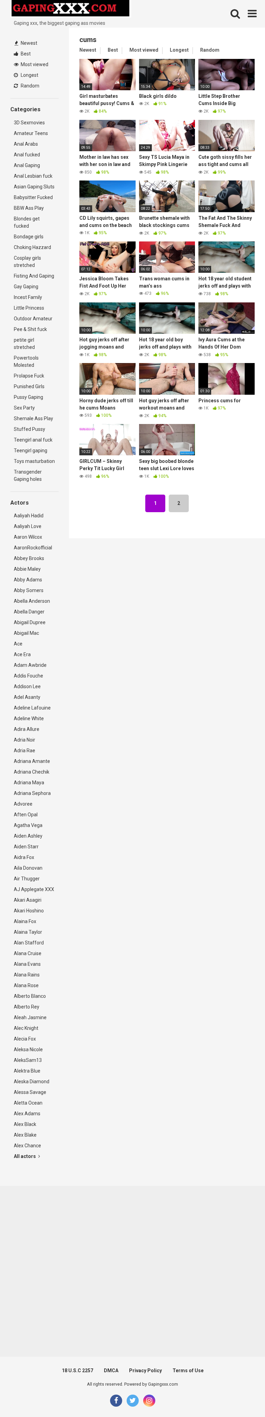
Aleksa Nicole (28, 1049)
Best (25, 53)
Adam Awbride (30, 665)
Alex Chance (27, 1145)
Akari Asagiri (27, 900)
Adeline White (29, 718)
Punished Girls (29, 386)
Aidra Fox (24, 857)
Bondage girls (28, 236)
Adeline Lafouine (32, 708)
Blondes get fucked (27, 222)
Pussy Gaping (28, 397)
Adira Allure (26, 729)
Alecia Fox (25, 1039)
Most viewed (34, 64)
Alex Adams (27, 1113)
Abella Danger (29, 611)
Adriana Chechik (31, 772)
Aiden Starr (26, 846)
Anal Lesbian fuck (33, 176)
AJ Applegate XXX (34, 889)
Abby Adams (28, 579)
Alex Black (25, 1124)
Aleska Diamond (31, 1081)
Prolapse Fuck (29, 376)
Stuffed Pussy (29, 429)
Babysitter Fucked (33, 197)
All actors (25, 1156)
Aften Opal (26, 814)
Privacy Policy (145, 1370)
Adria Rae (24, 750)
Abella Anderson (32, 601)
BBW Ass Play (29, 208)
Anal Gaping (27, 165)
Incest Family (28, 297)
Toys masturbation (34, 461)
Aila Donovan (28, 868)
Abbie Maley (27, 569)
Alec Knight (26, 1028)
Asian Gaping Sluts (34, 186)
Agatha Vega (28, 825)
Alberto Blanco (30, 996)
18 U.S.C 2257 (77, 1370)
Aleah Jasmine (30, 1017)
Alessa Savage (30, 1092)
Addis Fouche (28, 676)
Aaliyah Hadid (28, 515)
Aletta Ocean (28, 1103)
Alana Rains (27, 975)
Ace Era (22, 654)
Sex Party (24, 408)
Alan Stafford (29, 942)
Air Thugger (27, 878)
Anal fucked (27, 154)
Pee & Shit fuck (30, 329)
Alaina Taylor (28, 932)
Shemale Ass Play (33, 418)
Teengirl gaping (30, 450)
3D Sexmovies (29, 122)
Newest (28, 43)
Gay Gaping (26, 286)
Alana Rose (26, 985)
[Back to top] (242, 1396)
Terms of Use (188, 1370)
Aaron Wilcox (28, 537)
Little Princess (29, 308)
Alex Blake (25, 1135)
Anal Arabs (26, 144)
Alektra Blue (27, 1071)
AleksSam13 (28, 1060)
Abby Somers (28, 590)
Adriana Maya (29, 782)
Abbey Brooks (29, 558)
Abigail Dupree (30, 622)
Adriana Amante (32, 761)
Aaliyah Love (27, 526)
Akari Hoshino (29, 910)
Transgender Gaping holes (28, 475)
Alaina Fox (25, 921)
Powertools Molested (26, 361)
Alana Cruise (27, 953)
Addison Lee (27, 686)
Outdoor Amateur (33, 318)
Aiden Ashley (28, 836)
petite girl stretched (24, 343)
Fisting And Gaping (34, 276)
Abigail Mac (26, 633)
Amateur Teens (31, 133)
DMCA (111, 1370)
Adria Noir (24, 740)
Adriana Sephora (32, 793)
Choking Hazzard (32, 247)
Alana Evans (27, 964)
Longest (29, 75)
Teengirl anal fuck (33, 440)
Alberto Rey (26, 1007)
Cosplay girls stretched (27, 261)
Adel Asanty (27, 697)
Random (29, 86)
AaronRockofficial (33, 547)
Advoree (23, 804)
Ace (18, 644)
